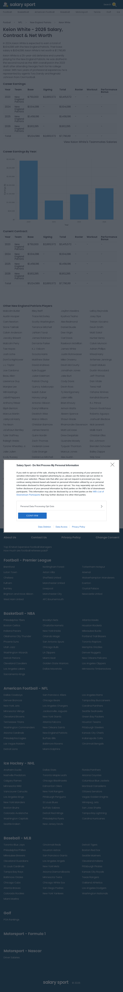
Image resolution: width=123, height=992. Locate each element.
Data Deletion (44, 527)
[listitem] (61, 506)
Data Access (61, 527)
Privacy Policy (78, 527)
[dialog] (61, 496)
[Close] (113, 465)
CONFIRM (32, 515)
